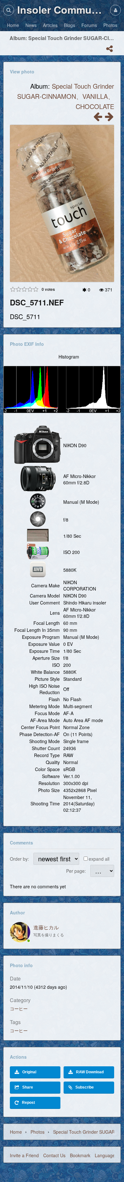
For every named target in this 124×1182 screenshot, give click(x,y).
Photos (38, 1132)
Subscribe (84, 1087)
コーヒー (19, 1008)
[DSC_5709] (109, 118)
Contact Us (54, 1155)
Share (27, 1087)
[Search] (8, 10)
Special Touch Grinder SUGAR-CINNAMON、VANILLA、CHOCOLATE (65, 96)
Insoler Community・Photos (62, 9)
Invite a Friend (24, 1155)
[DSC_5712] (98, 118)
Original (29, 1072)
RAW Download (90, 1072)
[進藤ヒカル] (20, 932)
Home (16, 1132)
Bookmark (80, 1155)
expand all (99, 859)
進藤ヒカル (46, 927)
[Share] (109, 48)
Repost (28, 1102)
